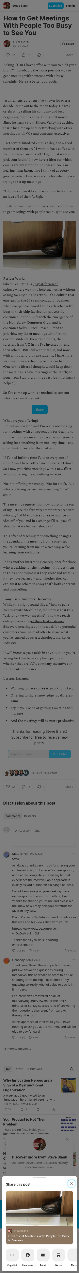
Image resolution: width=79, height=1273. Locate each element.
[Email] (43, 1255)
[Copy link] (12, 1255)
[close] (71, 1183)
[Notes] (58, 1255)
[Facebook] (27, 1255)
